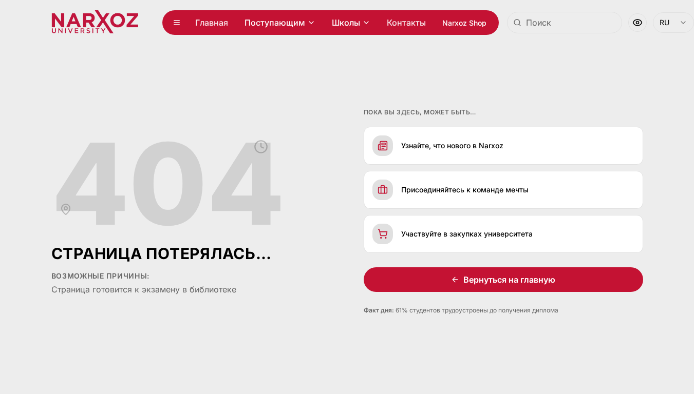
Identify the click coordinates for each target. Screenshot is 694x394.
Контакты (406, 22)
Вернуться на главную (509, 279)
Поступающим (275, 22)
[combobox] (564, 22)
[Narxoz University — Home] (94, 22)
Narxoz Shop (464, 22)
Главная (211, 22)
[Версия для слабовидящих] (637, 22)
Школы (346, 22)
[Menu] (176, 22)
